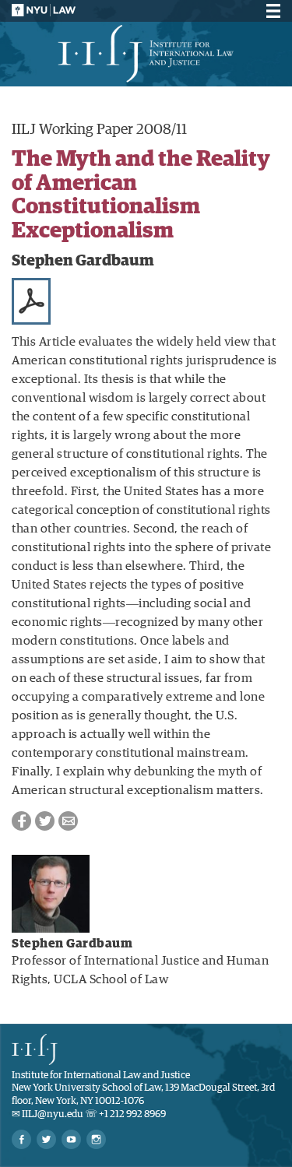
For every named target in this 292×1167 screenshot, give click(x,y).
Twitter (45, 821)
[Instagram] (96, 1139)
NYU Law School (44, 10)
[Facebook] (21, 1139)
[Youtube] (71, 1139)
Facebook (21, 821)
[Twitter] (46, 1139)
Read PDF (31, 301)
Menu (271, 11)
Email (68, 821)
